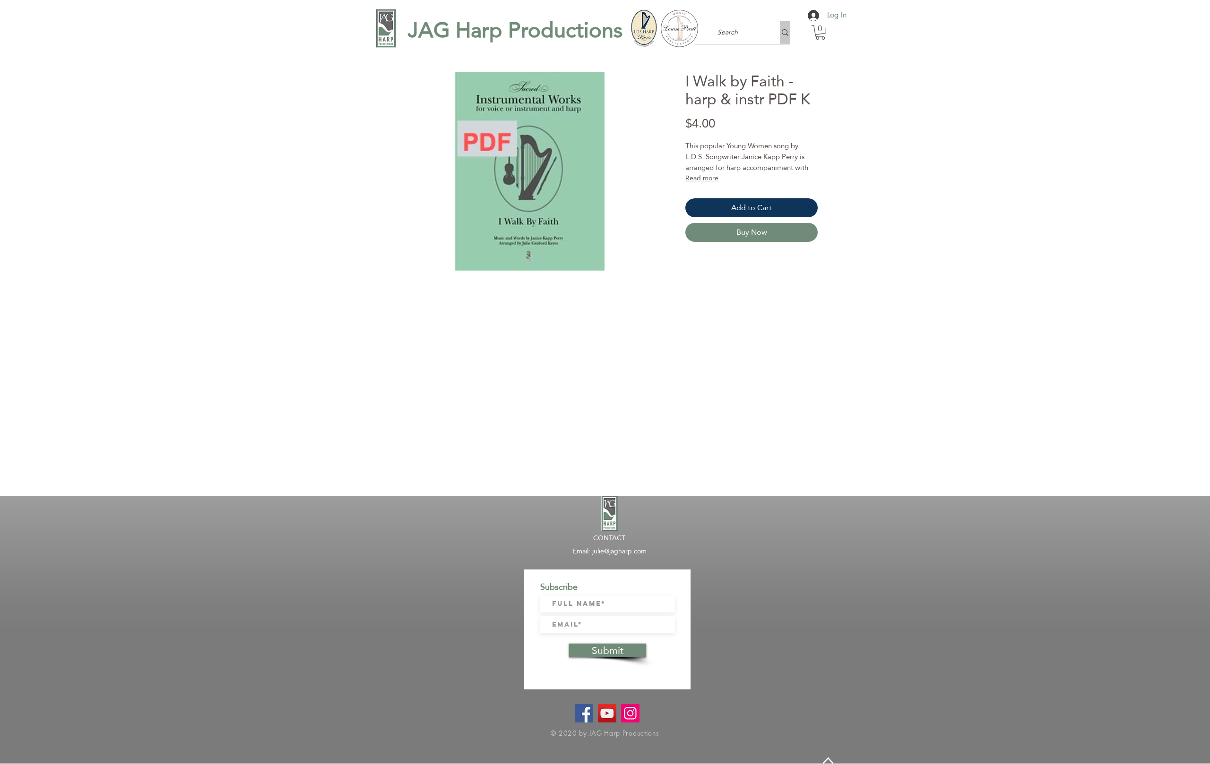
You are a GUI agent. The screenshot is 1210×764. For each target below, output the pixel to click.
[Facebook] (584, 713)
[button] (820, 32)
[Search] (785, 32)
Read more (701, 178)
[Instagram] (630, 713)
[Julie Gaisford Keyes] (607, 713)
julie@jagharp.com (619, 551)
